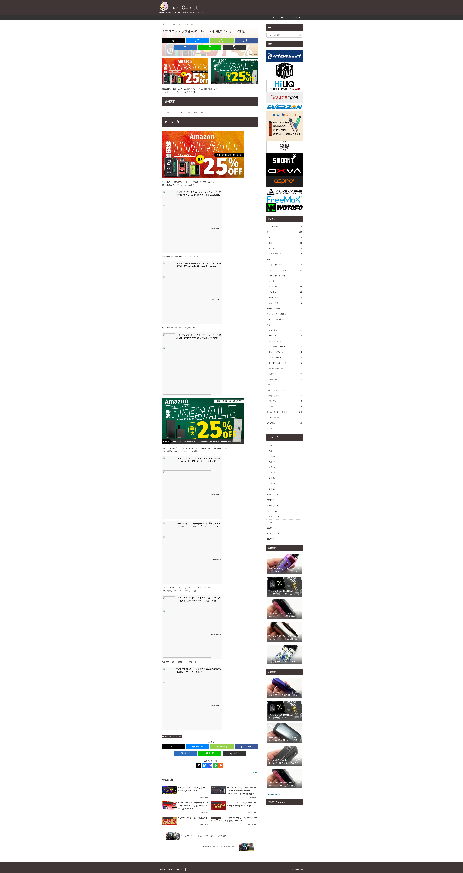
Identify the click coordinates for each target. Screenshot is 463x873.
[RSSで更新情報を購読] (220, 765)
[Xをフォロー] (198, 765)
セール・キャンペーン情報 (173, 736)
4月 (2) (272, 473)
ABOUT (171, 869)
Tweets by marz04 (273, 794)
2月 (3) (272, 483)
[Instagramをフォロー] (209, 765)
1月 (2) (272, 489)
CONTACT (180, 869)
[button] (234, 47)
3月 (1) (272, 478)
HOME (162, 869)
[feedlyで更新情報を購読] (215, 765)
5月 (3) (272, 467)
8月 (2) (272, 451)
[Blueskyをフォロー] (204, 765)
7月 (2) (272, 456)
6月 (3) (272, 462)
